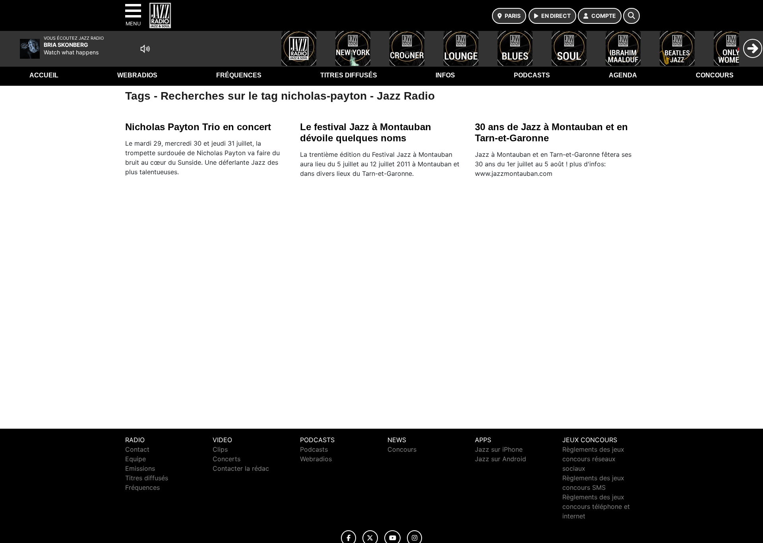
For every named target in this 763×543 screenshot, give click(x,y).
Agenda (623, 75)
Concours (715, 75)
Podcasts (532, 75)
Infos (445, 75)
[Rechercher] (631, 16)
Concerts (226, 459)
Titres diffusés (348, 75)
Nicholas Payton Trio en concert (198, 126)
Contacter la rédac (241, 468)
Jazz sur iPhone (499, 449)
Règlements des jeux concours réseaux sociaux (593, 458)
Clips (220, 449)
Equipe (135, 459)
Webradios (137, 75)
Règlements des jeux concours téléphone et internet (596, 506)
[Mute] (145, 49)
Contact (137, 449)
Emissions (140, 468)
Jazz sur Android (500, 459)
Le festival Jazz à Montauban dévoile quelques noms (365, 132)
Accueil (43, 75)
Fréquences (238, 75)
